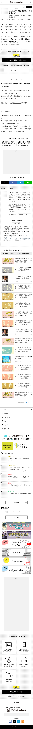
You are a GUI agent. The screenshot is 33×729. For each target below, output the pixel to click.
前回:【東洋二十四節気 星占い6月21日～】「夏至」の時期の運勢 (8, 143)
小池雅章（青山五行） (18, 220)
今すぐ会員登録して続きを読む (17, 60)
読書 (5, 421)
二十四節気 (28, 19)
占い (3, 19)
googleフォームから (15, 103)
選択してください (23, 214)
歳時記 (13, 19)
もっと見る (16, 502)
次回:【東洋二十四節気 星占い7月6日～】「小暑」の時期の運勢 (24, 143)
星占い (8, 19)
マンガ (6, 425)
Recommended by (21, 402)
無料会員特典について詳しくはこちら (17, 696)
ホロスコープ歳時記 (13, 9)
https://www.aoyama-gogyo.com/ (12, 240)
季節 (22, 19)
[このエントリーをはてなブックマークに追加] (18, 721)
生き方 (6, 409)
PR (31, 281)
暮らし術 (6, 413)
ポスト (30, 7)
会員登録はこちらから (17, 692)
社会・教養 (7, 417)
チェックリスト (12, 512)
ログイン (16, 70)
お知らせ (6, 429)
